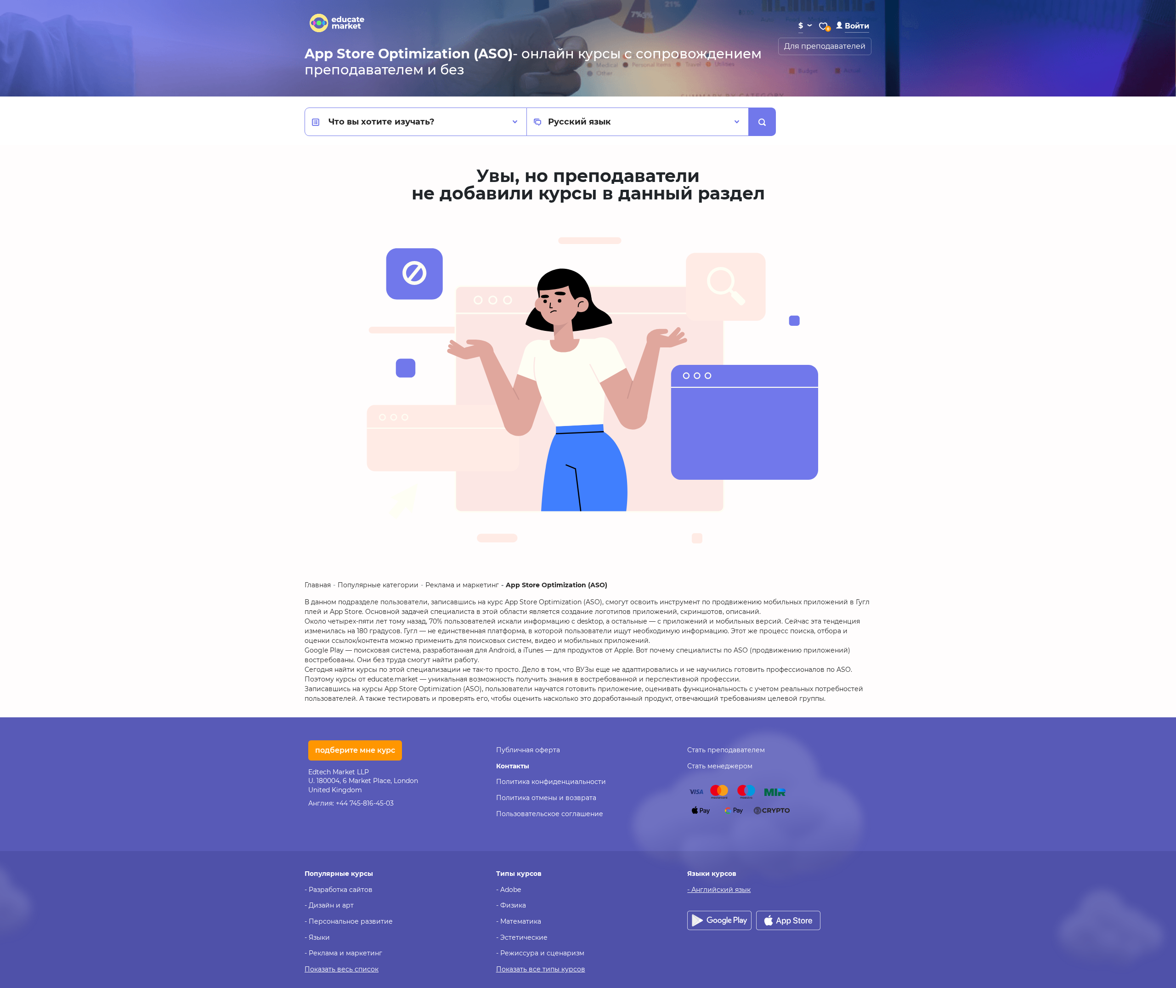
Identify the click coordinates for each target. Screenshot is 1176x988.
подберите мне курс (355, 750)
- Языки (317, 937)
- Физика (511, 905)
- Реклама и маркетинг (343, 953)
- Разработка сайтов (339, 890)
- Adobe (508, 890)
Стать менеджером (719, 766)
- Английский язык (719, 890)
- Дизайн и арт (329, 905)
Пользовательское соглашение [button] (549, 814)
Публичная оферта (528, 750)
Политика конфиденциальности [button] (551, 782)
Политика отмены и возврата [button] (546, 798)
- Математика (518, 921)
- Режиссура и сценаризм (540, 953)
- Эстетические (522, 937)
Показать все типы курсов (540, 969)
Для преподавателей (824, 46)
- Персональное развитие (349, 921)
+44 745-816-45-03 (365, 803)
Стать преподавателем (726, 750)
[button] (852, 26)
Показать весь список (342, 969)
